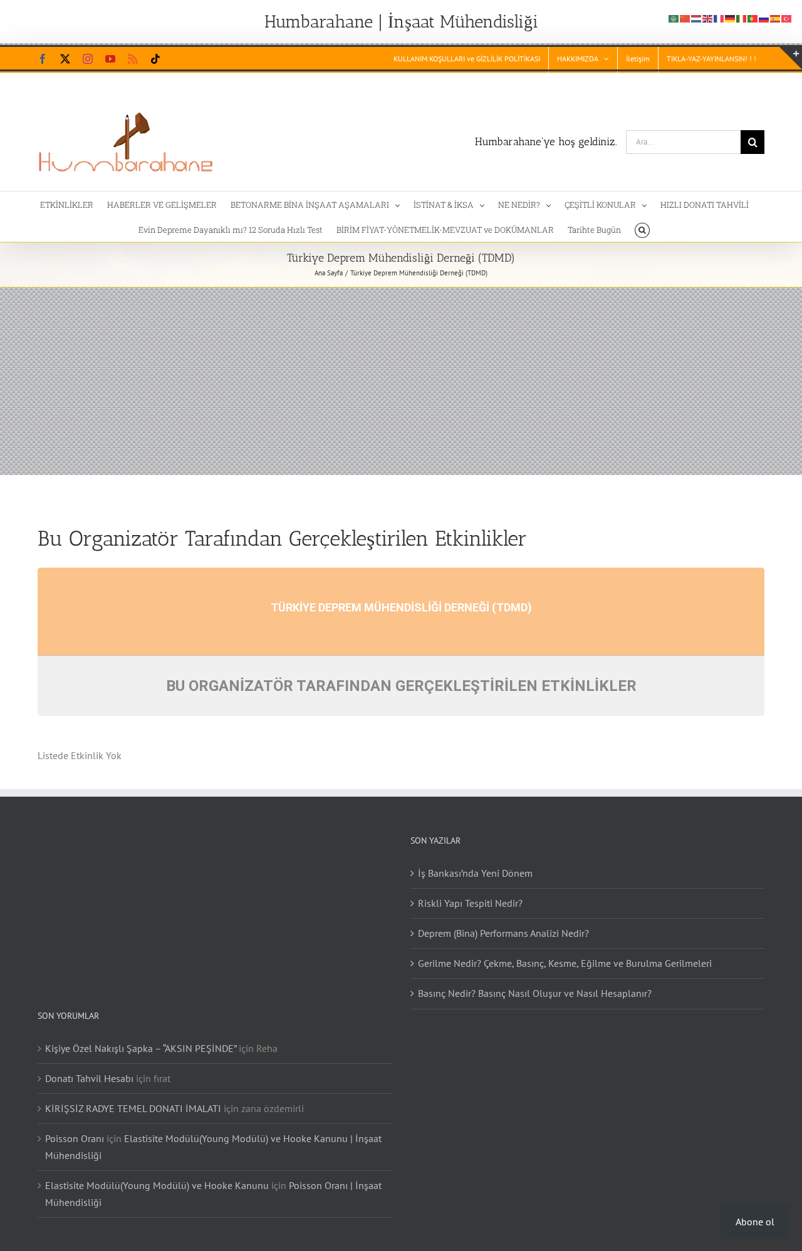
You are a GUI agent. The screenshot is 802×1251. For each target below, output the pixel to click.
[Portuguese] (753, 17)
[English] (708, 17)
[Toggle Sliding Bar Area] (790, 58)
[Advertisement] (401, 381)
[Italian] (741, 17)
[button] (642, 229)
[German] (730, 17)
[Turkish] (787, 17)
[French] (719, 17)
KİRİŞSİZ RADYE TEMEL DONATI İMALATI (133, 1108)
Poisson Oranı (74, 1138)
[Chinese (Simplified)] (685, 17)
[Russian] (764, 17)
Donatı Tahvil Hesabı (89, 1078)
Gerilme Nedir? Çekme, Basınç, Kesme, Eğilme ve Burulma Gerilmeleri (565, 963)
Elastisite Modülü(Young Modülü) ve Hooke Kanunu (157, 1185)
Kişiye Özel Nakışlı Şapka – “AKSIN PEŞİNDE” (140, 1048)
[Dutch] (696, 17)
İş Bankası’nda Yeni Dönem (475, 873)
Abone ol (755, 1221)
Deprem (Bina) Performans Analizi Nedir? (503, 933)
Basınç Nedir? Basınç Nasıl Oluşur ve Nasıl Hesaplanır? (535, 993)
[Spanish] (775, 17)
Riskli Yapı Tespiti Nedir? (470, 903)
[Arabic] (674, 17)
